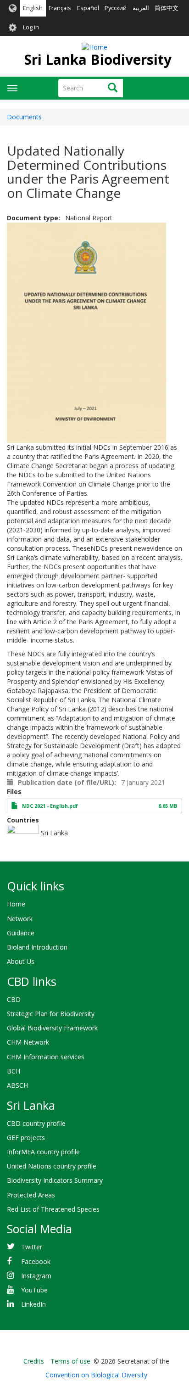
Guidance (20, 932)
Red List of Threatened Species (53, 1209)
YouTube (34, 1290)
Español (88, 8)
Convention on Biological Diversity (96, 1374)
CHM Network (28, 1042)
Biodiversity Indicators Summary (55, 1180)
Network (20, 918)
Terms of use (70, 1361)
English (33, 8)
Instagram (36, 1275)
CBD (14, 999)
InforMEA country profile (43, 1151)
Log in (31, 27)
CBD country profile (36, 1123)
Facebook (35, 1261)
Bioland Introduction (37, 947)
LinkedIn (33, 1304)
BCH (13, 1071)
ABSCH (17, 1085)
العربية (141, 8)
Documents (24, 116)
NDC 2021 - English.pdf (50, 806)
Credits (33, 1361)
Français (60, 8)
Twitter (31, 1246)
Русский (116, 8)
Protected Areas (31, 1195)
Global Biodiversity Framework (52, 1027)
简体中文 (166, 8)
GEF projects (26, 1137)
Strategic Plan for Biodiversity (50, 1013)
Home (16, 904)
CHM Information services (45, 1056)
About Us (20, 961)
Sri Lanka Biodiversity (98, 59)
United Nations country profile (51, 1166)
